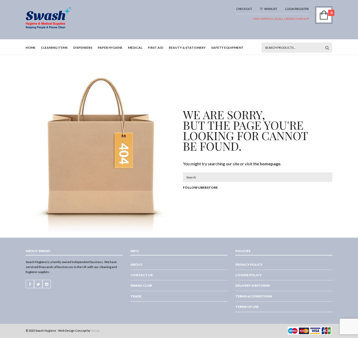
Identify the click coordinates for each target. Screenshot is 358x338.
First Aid (155, 48)
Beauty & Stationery (187, 48)
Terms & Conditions (253, 296)
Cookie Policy (248, 275)
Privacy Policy (248, 264)
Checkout (244, 8)
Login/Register (297, 8)
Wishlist (270, 8)
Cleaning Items (54, 48)
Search (327, 48)
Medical (135, 48)
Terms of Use (247, 307)
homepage (270, 163)
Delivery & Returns (252, 285)
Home (30, 48)
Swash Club (141, 285)
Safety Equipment (227, 48)
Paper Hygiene (110, 48)
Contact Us (142, 275)
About (137, 264)
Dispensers (82, 48)
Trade (136, 296)
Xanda (95, 330)
